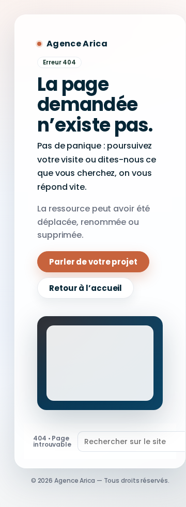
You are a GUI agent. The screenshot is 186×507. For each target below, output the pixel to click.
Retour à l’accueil (85, 288)
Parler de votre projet (93, 261)
